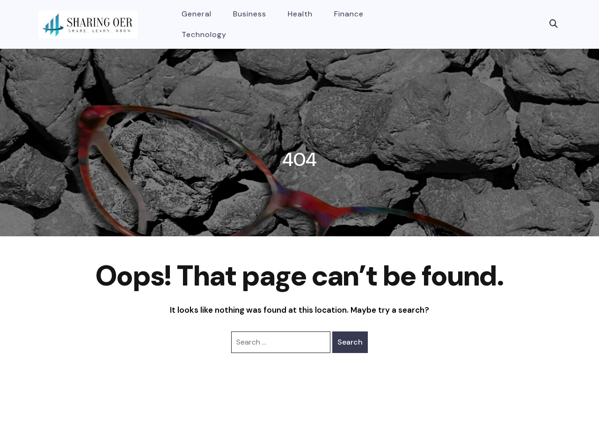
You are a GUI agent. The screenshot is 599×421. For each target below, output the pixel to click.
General (197, 14)
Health (300, 14)
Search (350, 342)
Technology (204, 34)
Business (249, 14)
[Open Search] (554, 24)
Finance (349, 14)
